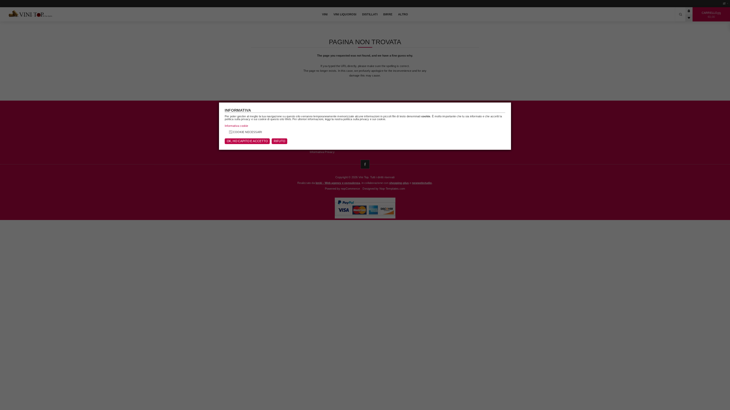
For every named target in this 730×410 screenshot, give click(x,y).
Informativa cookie (236, 125)
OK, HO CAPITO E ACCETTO (247, 141)
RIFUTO (279, 141)
